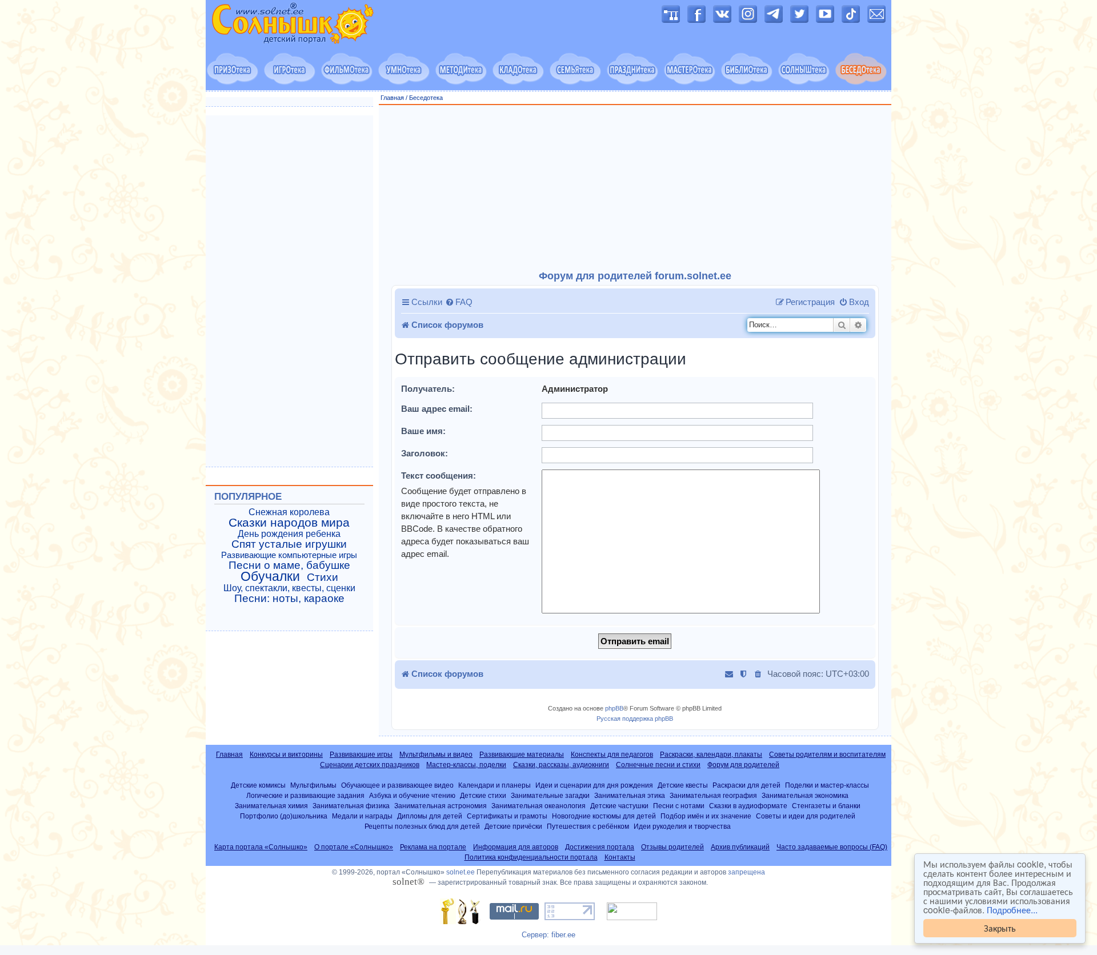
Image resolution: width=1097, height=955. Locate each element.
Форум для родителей (743, 765)
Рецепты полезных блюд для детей (422, 826)
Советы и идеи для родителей (805, 816)
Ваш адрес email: (437, 409)
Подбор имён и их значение (705, 816)
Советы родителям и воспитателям (827, 755)
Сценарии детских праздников (369, 765)
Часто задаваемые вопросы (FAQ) (831, 847)
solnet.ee (460, 872)
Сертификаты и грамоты (507, 816)
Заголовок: (424, 453)
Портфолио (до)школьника (283, 816)
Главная (392, 97)
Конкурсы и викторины (286, 755)
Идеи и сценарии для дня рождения (594, 785)
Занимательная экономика (805, 795)
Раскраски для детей (746, 785)
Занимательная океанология (538, 805)
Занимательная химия (271, 805)
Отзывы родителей (672, 847)
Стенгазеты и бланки (826, 805)
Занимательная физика (351, 805)
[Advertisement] (635, 188)
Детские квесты (683, 785)
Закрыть (1000, 927)
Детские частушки (619, 805)
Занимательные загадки (550, 795)
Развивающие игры (361, 755)
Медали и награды (362, 816)
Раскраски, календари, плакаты (711, 755)
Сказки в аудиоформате (748, 805)
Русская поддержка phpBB (634, 718)
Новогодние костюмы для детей (604, 816)
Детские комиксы (258, 785)
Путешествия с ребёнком (588, 826)
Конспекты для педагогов (612, 755)
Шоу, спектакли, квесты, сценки (289, 588)
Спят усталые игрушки (289, 544)
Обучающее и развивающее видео (397, 785)
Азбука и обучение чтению (412, 795)
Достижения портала (599, 847)
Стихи (322, 577)
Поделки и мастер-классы (827, 785)
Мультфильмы (313, 785)
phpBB (614, 708)
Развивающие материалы (521, 755)
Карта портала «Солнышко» (260, 847)
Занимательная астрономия (440, 805)
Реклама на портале (433, 847)
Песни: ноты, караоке (289, 598)
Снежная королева (289, 512)
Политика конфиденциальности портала (531, 857)
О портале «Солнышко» (353, 847)
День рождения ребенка (289, 534)
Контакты (619, 857)
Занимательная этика (629, 795)
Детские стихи (483, 795)
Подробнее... (1012, 909)
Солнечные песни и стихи (658, 765)
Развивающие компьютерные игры (289, 555)
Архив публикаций (740, 847)
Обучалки (270, 576)
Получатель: (428, 389)
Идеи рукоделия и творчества (682, 826)
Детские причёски (513, 826)
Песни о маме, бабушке (289, 565)
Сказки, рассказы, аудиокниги (561, 765)
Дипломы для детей (429, 816)
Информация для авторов (515, 847)
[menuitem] (459, 302)
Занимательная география (713, 795)
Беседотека (426, 97)
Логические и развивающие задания (305, 795)
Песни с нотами (678, 805)
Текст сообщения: (438, 475)
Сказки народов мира (289, 522)
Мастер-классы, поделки (466, 765)
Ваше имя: (423, 431)
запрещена (746, 872)
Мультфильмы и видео (436, 755)
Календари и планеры (494, 785)
